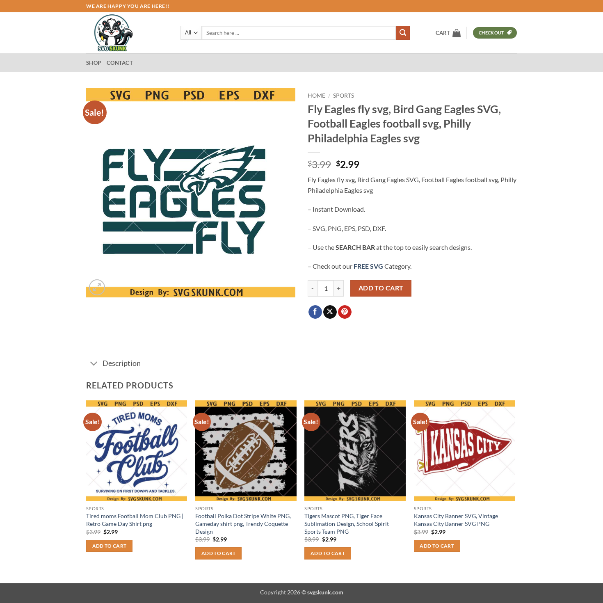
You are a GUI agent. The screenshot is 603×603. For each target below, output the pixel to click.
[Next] (514, 491)
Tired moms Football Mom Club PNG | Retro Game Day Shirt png (134, 519)
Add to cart (381, 288)
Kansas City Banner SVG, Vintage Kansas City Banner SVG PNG (456, 519)
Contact (120, 62)
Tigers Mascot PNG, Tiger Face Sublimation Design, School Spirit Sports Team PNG (346, 523)
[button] (448, 33)
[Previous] (86, 491)
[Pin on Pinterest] (345, 312)
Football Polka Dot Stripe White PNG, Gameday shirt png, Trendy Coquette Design (243, 523)
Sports (343, 95)
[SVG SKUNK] (127, 32)
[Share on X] (330, 312)
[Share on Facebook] (315, 312)
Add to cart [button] (109, 545)
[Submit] (403, 33)
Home (316, 95)
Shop (93, 62)
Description (122, 363)
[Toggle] (94, 364)
